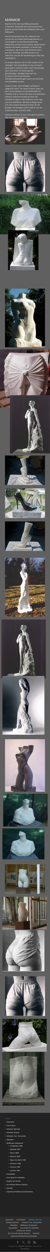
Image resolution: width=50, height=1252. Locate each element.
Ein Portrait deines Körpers (17, 1184)
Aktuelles (10, 1139)
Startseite (10, 1122)
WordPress (25, 1249)
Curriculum (11, 1125)
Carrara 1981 (15, 1170)
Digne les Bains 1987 (18, 1160)
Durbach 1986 (15, 1163)
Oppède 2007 (15, 1149)
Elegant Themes (24, 1246)
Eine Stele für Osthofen (16, 1177)
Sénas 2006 (14, 1153)
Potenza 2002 (15, 1156)
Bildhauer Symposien (15, 1143)
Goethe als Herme (14, 1181)
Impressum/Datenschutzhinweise (20, 1192)
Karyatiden (11, 1174)
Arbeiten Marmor (13, 1129)
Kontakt (10, 1188)
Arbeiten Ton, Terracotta (16, 1136)
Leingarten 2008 (16, 1146)
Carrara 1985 (15, 1167)
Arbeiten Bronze (13, 1132)
